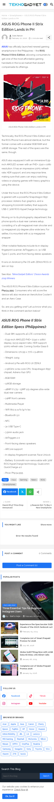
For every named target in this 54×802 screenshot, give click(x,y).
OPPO (15, 744)
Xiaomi (6, 754)
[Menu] (4, 4)
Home (4, 15)
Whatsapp (30, 491)
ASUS (5, 46)
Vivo (48, 749)
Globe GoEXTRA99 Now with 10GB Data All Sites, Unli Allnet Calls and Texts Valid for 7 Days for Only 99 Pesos (36, 656)
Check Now (19, 789)
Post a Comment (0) (27, 565)
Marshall (20, 739)
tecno (23, 754)
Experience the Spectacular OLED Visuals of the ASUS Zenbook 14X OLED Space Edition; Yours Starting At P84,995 (36, 628)
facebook (15, 696)
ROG (43, 480)
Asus (13, 480)
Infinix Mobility (9, 734)
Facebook (11, 492)
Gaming (23, 480)
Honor (31, 729)
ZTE (14, 754)
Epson (5, 729)
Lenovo (36, 734)
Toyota (38, 749)
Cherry (41, 724)
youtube (42, 703)
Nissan (5, 744)
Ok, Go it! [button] (10, 796)
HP (23, 729)
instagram (15, 703)
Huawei (41, 729)
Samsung (7, 749)
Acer (5, 724)
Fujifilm (15, 729)
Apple (13, 724)
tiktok (43, 696)
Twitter (22, 491)
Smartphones (16, 15)
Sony (29, 749)
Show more (46, 525)
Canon (31, 724)
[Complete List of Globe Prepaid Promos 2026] (9, 670)
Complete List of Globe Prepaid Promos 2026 (35, 667)
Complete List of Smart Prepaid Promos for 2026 (35, 639)
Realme (36, 744)
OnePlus (25, 744)
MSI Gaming (8, 739)
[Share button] (38, 491)
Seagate (18, 749)
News (33, 480)
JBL (20, 734)
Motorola (32, 739)
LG (28, 734)
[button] (45, 4)
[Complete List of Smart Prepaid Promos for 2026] (9, 642)
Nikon (43, 739)
